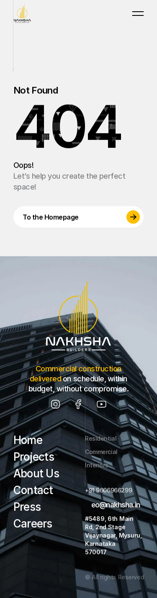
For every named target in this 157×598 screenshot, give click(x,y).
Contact (33, 490)
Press (27, 506)
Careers (32, 523)
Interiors (96, 465)
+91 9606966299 (108, 490)
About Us (36, 473)
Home (27, 440)
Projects (33, 456)
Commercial (101, 451)
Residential (100, 438)
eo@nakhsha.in (115, 504)
